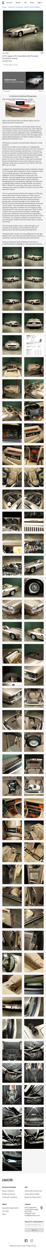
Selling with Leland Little (33, 1191)
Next (41, 91)
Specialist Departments (10, 1208)
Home (4, 7)
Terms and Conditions (9, 1197)
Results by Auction (8, 1194)
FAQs (4, 1214)
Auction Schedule (8, 1191)
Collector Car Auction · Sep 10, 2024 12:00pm (24, 7)
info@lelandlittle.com (32, 1215)
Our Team (5, 1211)
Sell (25, 3)
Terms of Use (20, 1246)
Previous (6, 91)
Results (18, 3)
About (32, 3)
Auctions (9, 3)
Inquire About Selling (32, 1194)
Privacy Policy (31, 1246)
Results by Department (33, 1197)
